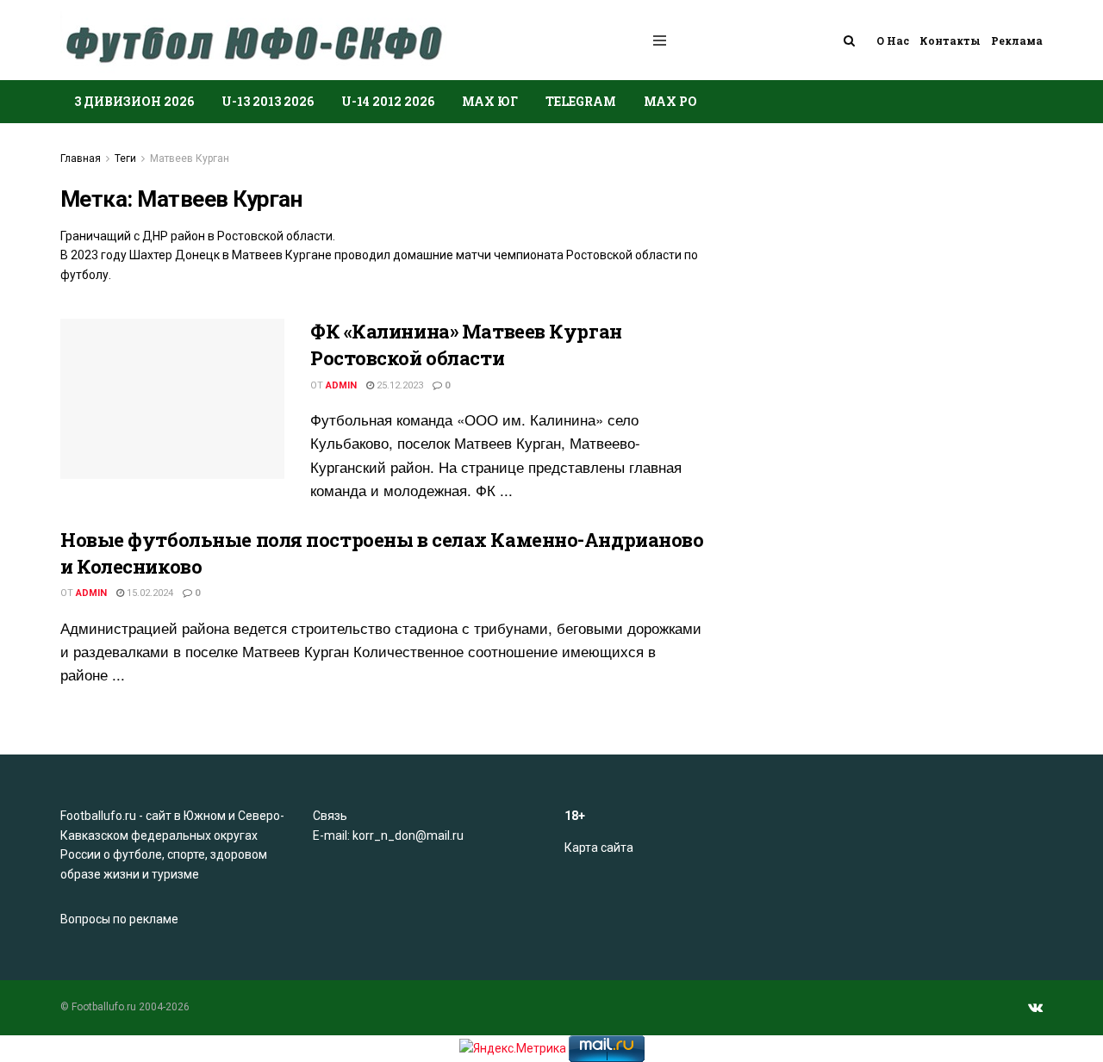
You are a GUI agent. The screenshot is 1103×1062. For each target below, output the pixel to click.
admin (341, 385)
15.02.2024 (148, 593)
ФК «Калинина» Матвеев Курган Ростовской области (466, 344)
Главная (80, 158)
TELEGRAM (580, 101)
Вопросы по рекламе (119, 919)
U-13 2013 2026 (267, 101)
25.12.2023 (398, 385)
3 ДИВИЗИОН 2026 (134, 101)
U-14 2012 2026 (387, 101)
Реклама (1017, 40)
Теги (125, 158)
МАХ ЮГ (490, 101)
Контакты (950, 40)
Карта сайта (598, 847)
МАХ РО (670, 101)
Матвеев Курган (189, 158)
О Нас (892, 40)
